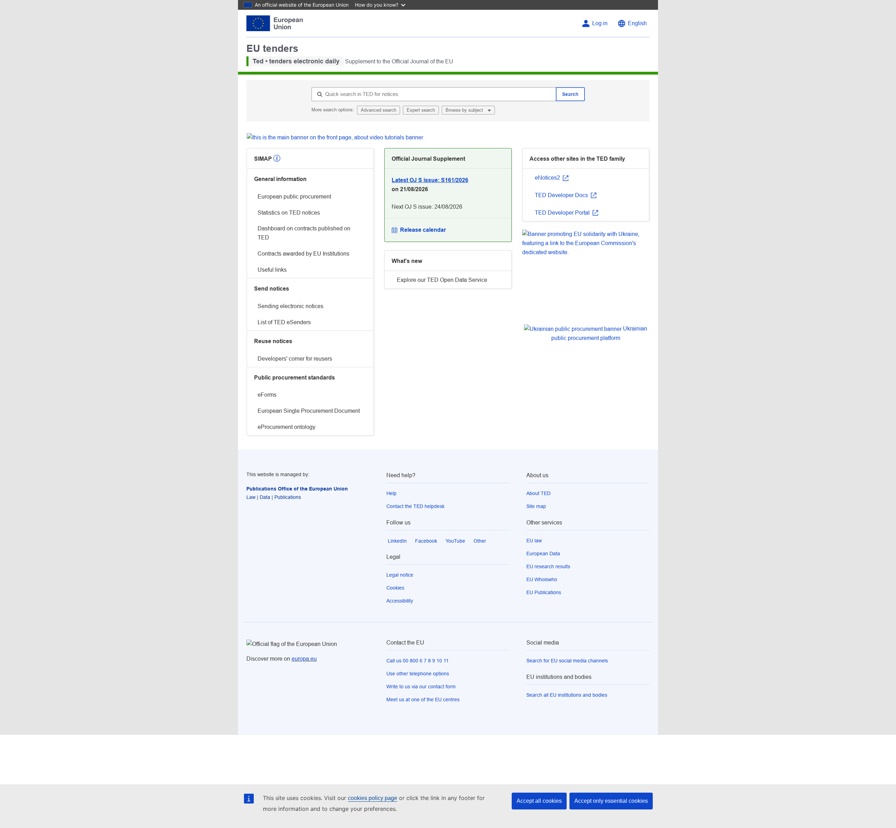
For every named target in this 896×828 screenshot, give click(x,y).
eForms (267, 395)
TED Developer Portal (563, 213)
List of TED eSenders (284, 322)
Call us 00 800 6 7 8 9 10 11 (417, 660)
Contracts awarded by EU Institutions (303, 254)
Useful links (272, 270)
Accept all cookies (539, 801)
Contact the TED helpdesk (415, 506)
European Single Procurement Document (309, 411)
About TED (538, 493)
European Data (543, 553)
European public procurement (294, 197)
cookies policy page (372, 798)
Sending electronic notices (290, 306)
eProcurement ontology (286, 427)
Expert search (421, 110)
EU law (534, 540)
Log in (600, 23)
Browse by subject (465, 110)
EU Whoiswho (541, 579)
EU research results (548, 566)
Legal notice (399, 575)
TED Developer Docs (562, 195)
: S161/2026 (430, 180)
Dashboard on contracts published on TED (304, 233)
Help (391, 493)
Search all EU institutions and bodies (566, 695)
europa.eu (304, 659)
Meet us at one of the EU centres (423, 699)
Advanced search (378, 110)
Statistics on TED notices (289, 213)
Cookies (395, 588)
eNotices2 (548, 178)
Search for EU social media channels (567, 660)
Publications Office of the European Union (297, 489)
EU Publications (543, 592)
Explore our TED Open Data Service (442, 280)
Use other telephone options (417, 673)
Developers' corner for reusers (295, 359)
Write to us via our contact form (421, 686)
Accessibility (399, 601)
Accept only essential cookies (611, 801)
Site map (536, 506)
